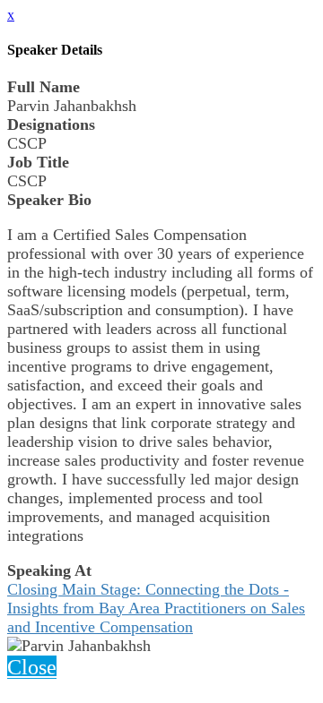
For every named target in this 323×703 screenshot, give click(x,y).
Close (32, 667)
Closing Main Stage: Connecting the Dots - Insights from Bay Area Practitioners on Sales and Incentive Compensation (156, 608)
